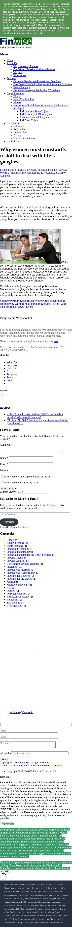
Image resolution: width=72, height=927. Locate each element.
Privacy (17, 135)
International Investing (18, 569)
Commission (20, 132)
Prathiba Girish (8, 169)
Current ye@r (8, 491)
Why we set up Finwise (25, 66)
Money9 (11, 581)
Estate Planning (21, 87)
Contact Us (13, 141)
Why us (17, 72)
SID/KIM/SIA (43, 641)
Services (11, 78)
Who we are (19, 75)
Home (10, 60)
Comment (6, 444)
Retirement (12, 599)
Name (4, 458)
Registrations (20, 129)
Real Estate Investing (18, 596)
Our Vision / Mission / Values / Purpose (34, 69)
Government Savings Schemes (23, 563)
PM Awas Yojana (29, 120)
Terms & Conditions (24, 138)
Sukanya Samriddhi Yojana (34, 117)
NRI (9, 587)
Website (4, 470)
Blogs (16, 96)
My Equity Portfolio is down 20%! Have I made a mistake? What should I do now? (35, 416)
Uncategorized (14, 605)
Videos (17, 102)
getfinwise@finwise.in (21, 712)
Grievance (18, 126)
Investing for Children (18, 575)
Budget (10, 539)
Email (4, 464)
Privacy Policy (43, 625)
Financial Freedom (26, 169)
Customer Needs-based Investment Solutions (37, 81)
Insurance (12, 566)
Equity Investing (15, 542)
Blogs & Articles (15, 93)
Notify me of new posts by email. (21, 482)
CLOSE (5, 871)
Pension (11, 590)
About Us (12, 63)
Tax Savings (13, 602)
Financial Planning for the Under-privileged (30, 554)
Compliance (13, 123)
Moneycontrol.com (17, 584)
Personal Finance (19, 172)
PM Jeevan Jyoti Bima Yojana (36, 114)
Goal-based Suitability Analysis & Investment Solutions (42, 84)
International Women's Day (21, 572)
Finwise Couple (15, 557)
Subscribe (9, 521)
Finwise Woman (15, 560)
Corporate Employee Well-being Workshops (36, 90)
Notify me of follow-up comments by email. (27, 476)
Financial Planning (47, 169)
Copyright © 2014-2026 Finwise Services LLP (31, 771)
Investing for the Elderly (19, 578)
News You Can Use (23, 99)
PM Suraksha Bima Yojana (34, 111)
